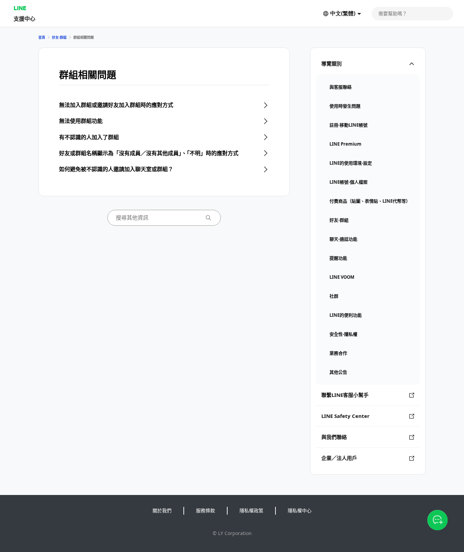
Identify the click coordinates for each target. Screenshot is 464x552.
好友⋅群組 (59, 37)
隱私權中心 (299, 510)
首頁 (41, 37)
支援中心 (24, 18)
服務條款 (205, 510)
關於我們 (162, 510)
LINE (20, 8)
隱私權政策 (251, 510)
